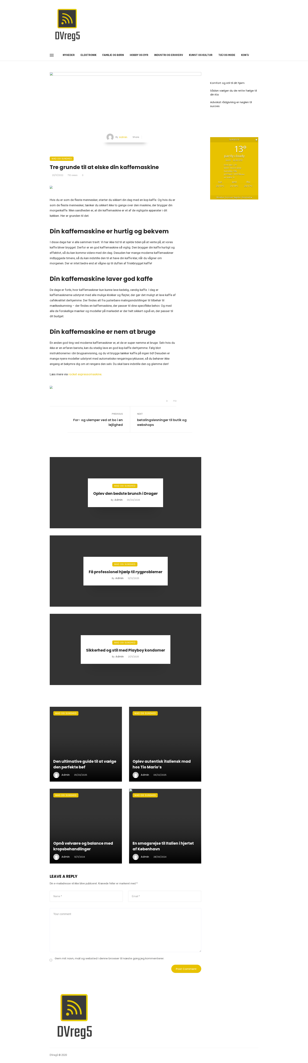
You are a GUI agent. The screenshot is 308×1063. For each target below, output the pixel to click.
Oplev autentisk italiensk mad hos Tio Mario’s (162, 764)
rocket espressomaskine (84, 374)
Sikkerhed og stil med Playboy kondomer (125, 650)
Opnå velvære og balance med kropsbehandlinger (83, 846)
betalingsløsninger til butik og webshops (162, 422)
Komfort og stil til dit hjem (227, 83)
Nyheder (69, 55)
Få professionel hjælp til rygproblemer (125, 571)
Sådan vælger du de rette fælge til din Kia (233, 93)
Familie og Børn (113, 55)
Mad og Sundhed (62, 158)
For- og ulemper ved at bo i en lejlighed (98, 422)
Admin (123, 137)
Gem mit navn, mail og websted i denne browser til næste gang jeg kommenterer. (109, 958)
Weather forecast (234, 197)
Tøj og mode (226, 55)
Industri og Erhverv (168, 55)
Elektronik (88, 55)
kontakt (247, 55)
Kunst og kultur (200, 55)
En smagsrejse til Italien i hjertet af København (163, 846)
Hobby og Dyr (139, 55)
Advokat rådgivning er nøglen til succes (231, 104)
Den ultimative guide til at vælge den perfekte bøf (84, 764)
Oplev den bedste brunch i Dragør (125, 493)
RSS (216, 120)
